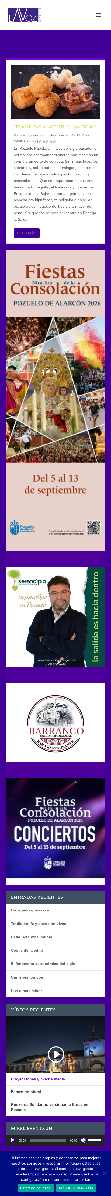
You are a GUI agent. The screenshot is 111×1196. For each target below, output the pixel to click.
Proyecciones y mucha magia (38, 1079)
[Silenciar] (83, 1140)
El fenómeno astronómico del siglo (43, 964)
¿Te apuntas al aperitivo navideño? (55, 127)
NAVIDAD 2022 (25, 141)
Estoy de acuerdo (35, 1188)
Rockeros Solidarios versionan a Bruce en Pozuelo (49, 1107)
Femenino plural (26, 1092)
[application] (56, 1140)
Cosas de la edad (27, 950)
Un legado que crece (30, 910)
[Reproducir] (12, 1140)
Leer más (26, 233)
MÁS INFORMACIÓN (76, 1188)
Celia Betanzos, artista (31, 937)
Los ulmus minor (26, 991)
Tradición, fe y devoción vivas (38, 923)
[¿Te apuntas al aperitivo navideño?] (55, 92)
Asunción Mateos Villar (51, 135)
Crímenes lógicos (27, 977)
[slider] (95, 1140)
